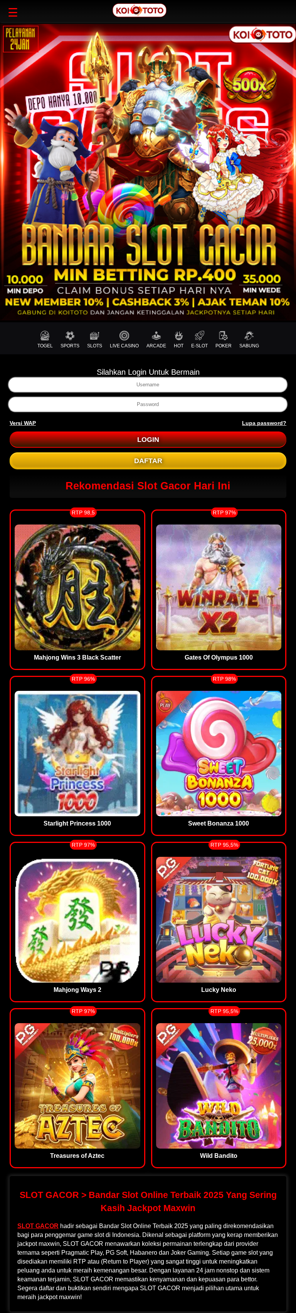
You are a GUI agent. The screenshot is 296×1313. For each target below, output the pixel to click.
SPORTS (70, 346)
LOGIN (148, 439)
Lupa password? (264, 423)
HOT (178, 346)
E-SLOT (199, 346)
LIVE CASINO (124, 346)
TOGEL (45, 346)
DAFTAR (148, 461)
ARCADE (156, 346)
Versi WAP (23, 423)
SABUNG (249, 346)
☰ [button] (13, 12)
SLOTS (94, 346)
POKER (223, 346)
